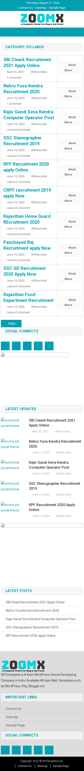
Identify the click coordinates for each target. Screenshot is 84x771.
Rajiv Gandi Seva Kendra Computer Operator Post (49, 465)
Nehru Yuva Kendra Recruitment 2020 (55, 443)
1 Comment (14, 77)
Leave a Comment (18, 129)
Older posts (15, 323)
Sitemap (41, 7)
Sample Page (57, 7)
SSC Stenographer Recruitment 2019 (54, 486)
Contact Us (26, 7)
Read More (70, 67)
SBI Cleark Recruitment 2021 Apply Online (52, 422)
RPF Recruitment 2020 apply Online (52, 507)
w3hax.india (39, 72)
